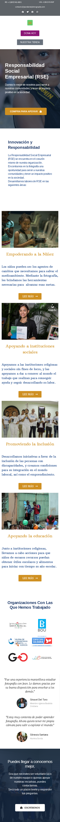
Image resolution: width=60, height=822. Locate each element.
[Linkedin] (32, 12)
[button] (30, 22)
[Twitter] (28, 12)
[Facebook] (23, 12)
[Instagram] (37, 12)
